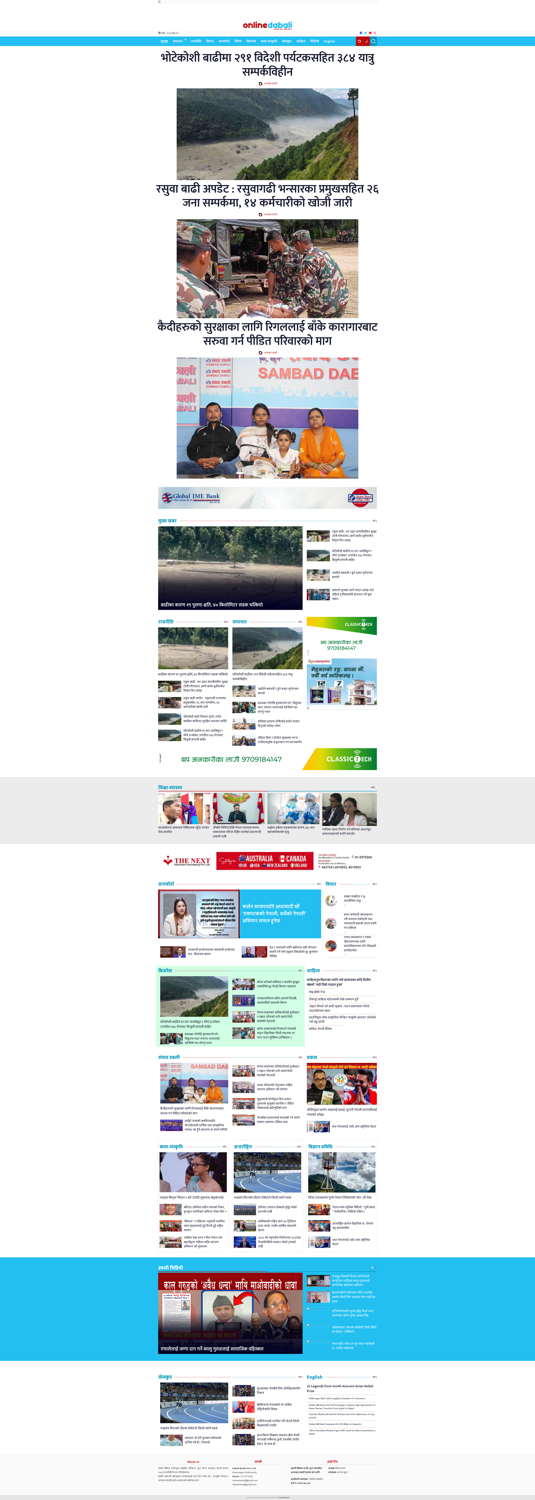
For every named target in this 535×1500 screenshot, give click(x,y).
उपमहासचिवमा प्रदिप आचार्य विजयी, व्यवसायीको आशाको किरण (277, 1000)
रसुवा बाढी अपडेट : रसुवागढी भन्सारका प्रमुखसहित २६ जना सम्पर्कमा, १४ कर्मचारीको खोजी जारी (267, 196)
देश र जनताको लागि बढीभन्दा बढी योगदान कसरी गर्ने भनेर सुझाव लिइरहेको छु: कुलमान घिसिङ (294, 952)
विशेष (238, 41)
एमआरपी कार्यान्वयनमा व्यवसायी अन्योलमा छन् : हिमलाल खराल (211, 952)
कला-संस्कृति (269, 41)
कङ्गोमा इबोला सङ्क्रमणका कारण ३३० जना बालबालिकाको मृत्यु (291, 830)
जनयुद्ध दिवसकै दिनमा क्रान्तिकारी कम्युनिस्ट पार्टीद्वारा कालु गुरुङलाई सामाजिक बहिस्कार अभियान (350, 1281)
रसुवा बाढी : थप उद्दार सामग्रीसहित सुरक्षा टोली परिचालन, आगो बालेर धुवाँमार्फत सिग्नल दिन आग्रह (354, 536)
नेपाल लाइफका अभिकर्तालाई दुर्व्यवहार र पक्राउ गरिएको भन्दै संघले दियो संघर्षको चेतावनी (278, 1017)
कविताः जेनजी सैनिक (320, 1029)
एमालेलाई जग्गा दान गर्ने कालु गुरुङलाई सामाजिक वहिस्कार (212, 1349)
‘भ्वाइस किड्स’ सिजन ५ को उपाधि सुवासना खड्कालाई (191, 1197)
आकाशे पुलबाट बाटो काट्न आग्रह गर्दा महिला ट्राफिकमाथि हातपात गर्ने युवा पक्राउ (353, 595)
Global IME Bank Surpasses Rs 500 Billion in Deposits (335, 1424)
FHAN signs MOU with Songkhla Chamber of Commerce (337, 1398)
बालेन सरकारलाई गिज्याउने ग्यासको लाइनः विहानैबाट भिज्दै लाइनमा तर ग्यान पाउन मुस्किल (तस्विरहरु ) (276, 1033)
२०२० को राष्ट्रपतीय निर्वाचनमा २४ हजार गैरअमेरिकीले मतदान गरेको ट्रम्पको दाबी (279, 1242)
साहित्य (300, 41)
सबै (374, 521)
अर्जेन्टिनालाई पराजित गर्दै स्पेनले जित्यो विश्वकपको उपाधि (278, 1423)
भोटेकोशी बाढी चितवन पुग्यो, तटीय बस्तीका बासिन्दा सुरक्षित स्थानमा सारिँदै (205, 719)
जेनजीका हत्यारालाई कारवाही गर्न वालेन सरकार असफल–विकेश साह (278, 1120)
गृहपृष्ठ (164, 41)
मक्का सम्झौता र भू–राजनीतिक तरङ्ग (355, 898)
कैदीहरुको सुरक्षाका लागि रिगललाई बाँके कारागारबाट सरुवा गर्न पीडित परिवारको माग (268, 334)
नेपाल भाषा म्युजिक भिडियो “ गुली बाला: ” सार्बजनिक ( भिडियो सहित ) (353, 1209)
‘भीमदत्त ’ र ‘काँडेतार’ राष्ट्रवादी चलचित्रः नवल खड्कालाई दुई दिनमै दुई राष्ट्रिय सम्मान (204, 1226)
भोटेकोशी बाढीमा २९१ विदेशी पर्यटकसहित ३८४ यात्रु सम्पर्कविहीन (267, 65)
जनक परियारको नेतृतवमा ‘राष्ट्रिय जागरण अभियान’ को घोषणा (274, 1087)
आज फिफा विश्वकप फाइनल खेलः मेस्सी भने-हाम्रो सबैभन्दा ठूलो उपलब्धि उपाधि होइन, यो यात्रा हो (278, 1440)
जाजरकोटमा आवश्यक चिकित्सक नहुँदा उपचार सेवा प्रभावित (183, 830)
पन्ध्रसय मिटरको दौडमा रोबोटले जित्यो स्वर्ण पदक (262, 1197)
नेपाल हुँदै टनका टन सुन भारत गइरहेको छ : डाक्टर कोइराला (353, 1346)
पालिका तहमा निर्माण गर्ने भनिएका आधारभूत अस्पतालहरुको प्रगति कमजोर (346, 831)
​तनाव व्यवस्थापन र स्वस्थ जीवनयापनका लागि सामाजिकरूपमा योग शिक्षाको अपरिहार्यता (360, 944)
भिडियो (314, 41)
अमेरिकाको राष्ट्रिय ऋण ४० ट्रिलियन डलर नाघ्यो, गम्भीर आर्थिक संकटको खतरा (277, 1226)
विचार (210, 41)
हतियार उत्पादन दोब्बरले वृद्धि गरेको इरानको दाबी (277, 1209)
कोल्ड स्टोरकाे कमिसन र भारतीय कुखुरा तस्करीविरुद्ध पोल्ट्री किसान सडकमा (278, 984)
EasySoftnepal (284, 1497)
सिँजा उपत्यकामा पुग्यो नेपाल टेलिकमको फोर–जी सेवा (339, 1197)
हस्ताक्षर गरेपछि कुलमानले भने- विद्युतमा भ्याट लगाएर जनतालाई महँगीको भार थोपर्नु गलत (279, 707)
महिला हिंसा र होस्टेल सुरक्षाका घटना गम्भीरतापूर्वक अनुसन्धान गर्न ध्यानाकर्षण (280, 740)
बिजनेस (251, 41)
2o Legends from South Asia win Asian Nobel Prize (340, 1388)
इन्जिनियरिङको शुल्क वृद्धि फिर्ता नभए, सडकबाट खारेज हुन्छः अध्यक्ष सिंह (353, 1313)
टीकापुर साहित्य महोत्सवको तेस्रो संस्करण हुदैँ (333, 999)
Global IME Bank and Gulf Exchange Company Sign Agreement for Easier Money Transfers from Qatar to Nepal (342, 1406)
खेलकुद (286, 41)
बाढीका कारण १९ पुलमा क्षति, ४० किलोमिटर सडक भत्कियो (212, 605)
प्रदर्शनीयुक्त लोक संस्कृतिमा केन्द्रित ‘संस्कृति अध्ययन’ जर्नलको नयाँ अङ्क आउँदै (342, 1019)
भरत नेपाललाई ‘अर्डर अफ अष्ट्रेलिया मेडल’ (354, 1126)
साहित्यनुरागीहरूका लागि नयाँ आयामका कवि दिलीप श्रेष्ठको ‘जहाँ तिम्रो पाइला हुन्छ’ (339, 982)
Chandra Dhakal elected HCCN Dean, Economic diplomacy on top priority (341, 1416)
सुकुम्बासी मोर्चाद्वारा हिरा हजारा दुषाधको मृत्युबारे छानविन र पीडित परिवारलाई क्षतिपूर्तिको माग (275, 1104)
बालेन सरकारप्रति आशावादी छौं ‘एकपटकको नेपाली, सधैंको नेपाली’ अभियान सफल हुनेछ (274, 913)
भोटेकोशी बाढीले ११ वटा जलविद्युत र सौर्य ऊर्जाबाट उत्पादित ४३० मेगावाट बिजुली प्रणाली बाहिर (352, 556)
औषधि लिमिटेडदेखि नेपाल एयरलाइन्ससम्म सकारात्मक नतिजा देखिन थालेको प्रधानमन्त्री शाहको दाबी (237, 832)
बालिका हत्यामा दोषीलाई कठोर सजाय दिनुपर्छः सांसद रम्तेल (278, 723)
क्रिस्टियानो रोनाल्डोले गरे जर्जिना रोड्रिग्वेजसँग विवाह (274, 1407)
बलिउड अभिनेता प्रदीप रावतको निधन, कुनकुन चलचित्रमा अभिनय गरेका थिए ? (205, 1209)
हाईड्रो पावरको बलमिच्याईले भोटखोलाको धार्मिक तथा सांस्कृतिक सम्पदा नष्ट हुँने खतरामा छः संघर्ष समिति (206, 1125)
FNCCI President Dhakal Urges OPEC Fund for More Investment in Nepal (342, 1432)
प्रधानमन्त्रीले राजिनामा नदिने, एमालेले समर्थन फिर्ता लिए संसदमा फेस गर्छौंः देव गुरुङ (353, 1297)
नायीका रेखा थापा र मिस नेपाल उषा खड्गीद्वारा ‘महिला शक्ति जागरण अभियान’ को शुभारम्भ (203, 1242)
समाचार (178, 41)
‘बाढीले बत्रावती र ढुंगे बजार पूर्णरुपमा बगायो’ (352, 575)
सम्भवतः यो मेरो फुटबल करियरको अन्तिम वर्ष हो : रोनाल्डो (203, 1440)
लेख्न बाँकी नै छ (317, 992)
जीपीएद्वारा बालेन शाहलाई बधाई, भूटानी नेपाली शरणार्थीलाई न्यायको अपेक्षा (342, 1112)
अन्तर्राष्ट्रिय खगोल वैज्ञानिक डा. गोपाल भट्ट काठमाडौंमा (352, 1226)
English (329, 41)
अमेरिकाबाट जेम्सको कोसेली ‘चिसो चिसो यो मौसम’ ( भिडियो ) (354, 1329)
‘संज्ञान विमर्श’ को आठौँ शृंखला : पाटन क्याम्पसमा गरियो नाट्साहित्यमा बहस (339, 1008)
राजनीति (196, 41)
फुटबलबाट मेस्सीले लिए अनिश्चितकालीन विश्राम (278, 1390)
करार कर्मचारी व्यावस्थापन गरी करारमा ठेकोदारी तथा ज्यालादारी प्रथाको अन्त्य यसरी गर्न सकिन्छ (360, 921)
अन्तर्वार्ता (224, 41)
